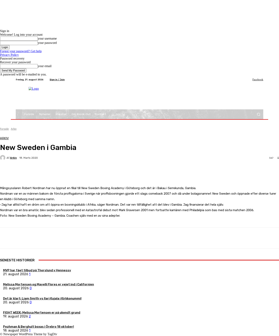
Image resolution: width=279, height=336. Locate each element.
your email (44, 66)
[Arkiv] (3, 157)
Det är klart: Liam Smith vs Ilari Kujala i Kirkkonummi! (42, 298)
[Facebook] (249, 79)
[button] (258, 114)
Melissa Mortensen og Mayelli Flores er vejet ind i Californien (48, 284)
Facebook (257, 79)
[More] (96, 172)
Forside (4, 129)
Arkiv (14, 129)
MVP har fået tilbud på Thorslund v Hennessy (37, 270)
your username (47, 38)
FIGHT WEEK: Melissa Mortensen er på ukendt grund (41, 312)
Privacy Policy (9, 55)
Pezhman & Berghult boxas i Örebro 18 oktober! (38, 326)
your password (47, 42)
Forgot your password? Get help (21, 51)
